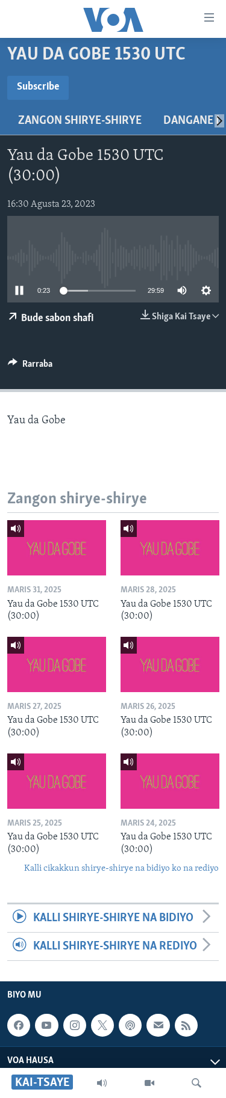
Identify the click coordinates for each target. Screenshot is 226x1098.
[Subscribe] (157, 1025)
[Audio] (102, 1083)
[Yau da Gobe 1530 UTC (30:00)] (56, 547)
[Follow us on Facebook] (18, 1025)
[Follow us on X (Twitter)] (102, 1025)
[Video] (149, 1083)
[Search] (196, 1083)
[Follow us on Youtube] (46, 1025)
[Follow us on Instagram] (74, 1025)
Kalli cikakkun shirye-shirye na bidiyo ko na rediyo (121, 868)
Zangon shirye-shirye (80, 121)
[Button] (30, 366)
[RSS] (186, 1025)
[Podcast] (130, 1025)
